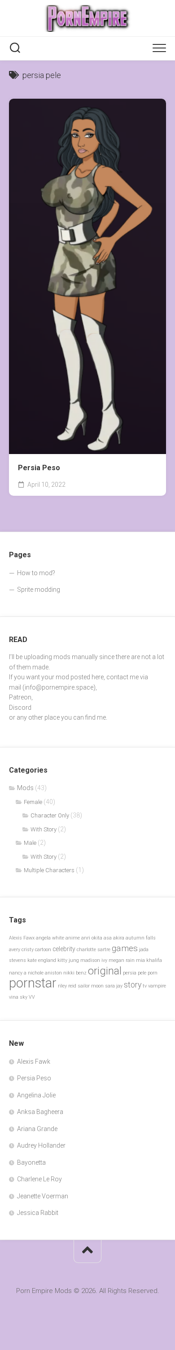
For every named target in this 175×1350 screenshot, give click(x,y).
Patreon (20, 697)
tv (145, 986)
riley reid (67, 986)
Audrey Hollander (41, 1145)
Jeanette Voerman (42, 1196)
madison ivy (93, 960)
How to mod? (36, 573)
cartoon (43, 949)
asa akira (114, 938)
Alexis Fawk (33, 1061)
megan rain (122, 960)
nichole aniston (45, 973)
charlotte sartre (93, 949)
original (105, 971)
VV (32, 997)
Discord (20, 707)
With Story (44, 829)
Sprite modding (38, 589)
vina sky (18, 997)
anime (73, 938)
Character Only (50, 815)
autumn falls (141, 938)
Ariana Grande (37, 1128)
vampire (157, 986)
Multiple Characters (49, 870)
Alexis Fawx (22, 938)
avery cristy (21, 949)
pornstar (33, 983)
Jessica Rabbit (37, 1212)
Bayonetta (31, 1162)
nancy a (17, 973)
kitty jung (68, 960)
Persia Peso (39, 467)
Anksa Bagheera (40, 1111)
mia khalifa (149, 960)
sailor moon (91, 986)
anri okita (91, 938)
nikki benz (75, 973)
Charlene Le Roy (39, 1179)
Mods (25, 787)
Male (30, 842)
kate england (41, 960)
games (125, 948)
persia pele (134, 973)
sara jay (113, 986)
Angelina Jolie (36, 1095)
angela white (50, 938)
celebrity (63, 948)
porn (153, 973)
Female (33, 802)
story (132, 984)
